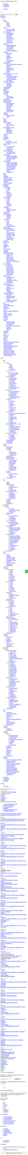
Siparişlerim (6, 5)
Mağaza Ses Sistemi (8, 343)
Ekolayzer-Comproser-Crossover (14, 64)
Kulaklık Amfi (10, 68)
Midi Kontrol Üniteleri (9, 127)
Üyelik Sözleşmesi (8, 1118)
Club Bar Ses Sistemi (9, 350)
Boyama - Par (7, 308)
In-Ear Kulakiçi (10, 38)
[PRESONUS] (4, 1064)
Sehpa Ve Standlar (8, 183)
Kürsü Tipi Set (10, 269)
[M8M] (2, 1050)
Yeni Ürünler (7, 1130)
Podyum (6, 338)
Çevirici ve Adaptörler (12, 300)
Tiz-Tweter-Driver (11, 230)
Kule (8, 191)
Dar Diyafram (10, 282)
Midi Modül (9, 133)
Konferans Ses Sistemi (9, 352)
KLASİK (9, 141)
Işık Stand (9, 328)
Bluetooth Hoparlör (11, 209)
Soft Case (6, 336)
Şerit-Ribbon (10, 281)
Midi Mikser (9, 130)
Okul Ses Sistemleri (8, 347)
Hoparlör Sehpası (11, 323)
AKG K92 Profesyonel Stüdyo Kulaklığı (10, 966)
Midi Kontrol (10, 104)
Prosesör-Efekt (7, 161)
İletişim (5, 1135)
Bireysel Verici (10, 273)
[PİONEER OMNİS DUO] (7, 1053)
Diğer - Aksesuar (8, 315)
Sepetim (5, 1134)
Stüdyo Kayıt (10, 48)
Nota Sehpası (10, 324)
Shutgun (9, 289)
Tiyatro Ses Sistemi (8, 355)
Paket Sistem (7, 91)
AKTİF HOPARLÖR (9, 805)
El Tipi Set (9, 265)
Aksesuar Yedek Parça (12, 50)
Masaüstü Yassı (10, 288)
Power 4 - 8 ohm (10, 29)
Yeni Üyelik (6, 1140)
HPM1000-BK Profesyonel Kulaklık (9, 1035)
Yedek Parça (12, 629)
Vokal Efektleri (10, 169)
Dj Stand (9, 327)
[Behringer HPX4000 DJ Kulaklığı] (12, 992)
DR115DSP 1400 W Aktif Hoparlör (9, 890)
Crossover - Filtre (11, 235)
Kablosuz (9, 215)
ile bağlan (3, 795)
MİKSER (6, 808)
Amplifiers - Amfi (8, 177)
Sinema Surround (11, 226)
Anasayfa (6, 3)
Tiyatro (8, 262)
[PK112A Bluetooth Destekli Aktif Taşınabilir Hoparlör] (14, 911)
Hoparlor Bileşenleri (8, 228)
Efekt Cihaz (9, 65)
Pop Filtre (9, 294)
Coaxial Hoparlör (11, 234)
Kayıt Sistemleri (10, 103)
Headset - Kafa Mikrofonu (13, 261)
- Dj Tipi (9, 26)
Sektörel (5, 340)
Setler (5, 119)
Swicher (8, 71)
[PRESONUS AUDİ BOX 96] (8, 1057)
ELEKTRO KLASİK (12, 142)
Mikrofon (6, 44)
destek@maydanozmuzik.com (11, 1149)
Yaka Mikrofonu (10, 259)
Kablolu (8, 216)
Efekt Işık (6, 307)
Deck (8, 22)
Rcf (1, 874)
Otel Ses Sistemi (7, 348)
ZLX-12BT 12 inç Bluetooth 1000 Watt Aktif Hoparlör (14, 937)
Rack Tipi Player (10, 125)
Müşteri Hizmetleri (8, 1132)
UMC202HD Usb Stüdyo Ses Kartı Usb (15, 848)
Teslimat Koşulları (8, 1116)
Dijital (8, 25)
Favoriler (6, 9)
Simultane (9, 84)
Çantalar (6, 134)
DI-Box (8, 170)
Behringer (3, 815)
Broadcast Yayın (10, 49)
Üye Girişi (6, 786)
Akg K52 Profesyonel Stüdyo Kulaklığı (10, 1013)
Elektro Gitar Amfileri (12, 156)
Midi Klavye (7, 99)
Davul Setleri (10, 258)
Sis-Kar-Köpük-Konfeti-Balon (11, 311)
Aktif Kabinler (10, 33)
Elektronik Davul (11, 152)
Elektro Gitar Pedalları (12, 162)
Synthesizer (9, 147)
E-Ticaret (10, 1153)
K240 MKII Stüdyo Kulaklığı (8, 976)
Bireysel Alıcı (13, 673)
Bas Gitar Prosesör (11, 168)
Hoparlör (6, 176)
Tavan (8, 220)
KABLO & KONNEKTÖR (10, 809)
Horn (8, 223)
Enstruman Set (10, 270)
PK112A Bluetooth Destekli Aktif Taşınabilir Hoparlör (13, 914)
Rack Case (6, 335)
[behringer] (3, 1063)
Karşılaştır (3, 871)
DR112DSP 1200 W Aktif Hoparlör (9, 897)
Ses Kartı (6, 94)
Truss (5, 334)
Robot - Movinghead (8, 305)
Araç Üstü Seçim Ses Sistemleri (11, 342)
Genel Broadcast (10, 285)
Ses (4, 19)
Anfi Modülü (13, 630)
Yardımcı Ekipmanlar (12, 79)
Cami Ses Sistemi (8, 344)
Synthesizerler (10, 110)
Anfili (8, 23)
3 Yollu (8, 189)
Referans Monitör (8, 100)
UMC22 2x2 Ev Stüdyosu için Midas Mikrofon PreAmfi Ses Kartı (12, 839)
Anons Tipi (9, 40)
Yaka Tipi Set (10, 266)
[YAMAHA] (4, 1061)
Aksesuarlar (9, 80)
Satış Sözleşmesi (7, 1119)
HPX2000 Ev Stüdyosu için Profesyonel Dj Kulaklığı (13, 987)
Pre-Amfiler (12, 546)
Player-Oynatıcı (7, 122)
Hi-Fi (8, 58)
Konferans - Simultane (9, 81)
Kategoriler (6, 6)
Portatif (8, 211)
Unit (8, 231)
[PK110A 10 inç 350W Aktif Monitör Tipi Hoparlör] (14, 903)
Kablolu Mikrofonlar (11, 45)
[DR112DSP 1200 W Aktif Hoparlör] (12, 895)
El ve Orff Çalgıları (11, 153)
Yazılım (5, 112)
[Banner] (3, 799)
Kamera (8, 286)
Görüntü (6, 316)
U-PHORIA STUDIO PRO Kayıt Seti (15, 820)
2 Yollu (8, 188)
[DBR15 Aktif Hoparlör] (9, 880)
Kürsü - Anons (10, 257)
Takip (5, 312)
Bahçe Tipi (9, 224)
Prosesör (9, 108)
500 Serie (9, 107)
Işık (4, 303)
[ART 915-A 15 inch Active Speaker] (11, 873)
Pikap (8, 126)
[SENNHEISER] (5, 1055)
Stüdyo (5, 89)
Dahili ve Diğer (10, 98)
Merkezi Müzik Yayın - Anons (11, 73)
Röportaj (9, 290)
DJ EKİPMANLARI (9, 811)
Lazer (5, 309)
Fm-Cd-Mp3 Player (11, 77)
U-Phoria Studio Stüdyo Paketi (13, 815)
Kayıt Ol (8, 793)
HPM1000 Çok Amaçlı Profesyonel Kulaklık (11, 1045)
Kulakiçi (9, 56)
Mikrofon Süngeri (11, 296)
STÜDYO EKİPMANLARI (10, 804)
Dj (4, 118)
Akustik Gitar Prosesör (12, 165)
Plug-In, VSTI (10, 111)
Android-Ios (9, 292)
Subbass (8, 192)
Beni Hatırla (5, 792)
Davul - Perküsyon (8, 150)
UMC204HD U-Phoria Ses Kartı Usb (14, 856)
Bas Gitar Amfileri (11, 158)
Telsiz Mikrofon (10, 46)
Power (5, 27)
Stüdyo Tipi (9, 53)
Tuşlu (5, 145)
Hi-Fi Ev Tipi (10, 41)
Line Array (9, 193)
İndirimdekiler (7, 1131)
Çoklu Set (9, 196)
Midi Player (9, 131)
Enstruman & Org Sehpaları (13, 325)
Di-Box (8, 67)
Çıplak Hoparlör (10, 232)
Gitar (5, 139)
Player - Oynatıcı (8, 178)
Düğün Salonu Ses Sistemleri (10, 346)
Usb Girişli (9, 278)
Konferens (9, 83)
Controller (6, 92)
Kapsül (8, 298)
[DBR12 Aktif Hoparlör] (9, 884)
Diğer (8, 72)
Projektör (6, 317)
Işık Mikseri (6, 304)
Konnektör (6, 332)
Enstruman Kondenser (12, 280)
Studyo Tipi (9, 37)
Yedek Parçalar (10, 301)
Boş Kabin (9, 236)
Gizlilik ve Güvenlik (8, 1122)
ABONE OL (17, 1079)
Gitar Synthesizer (14, 545)
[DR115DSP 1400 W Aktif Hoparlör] (12, 888)
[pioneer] (3, 1067)
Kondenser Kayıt (11, 277)
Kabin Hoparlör (7, 32)
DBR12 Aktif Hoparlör (6, 886)
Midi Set (9, 129)
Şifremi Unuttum (12, 792)
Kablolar (6, 181)
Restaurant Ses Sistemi (9, 351)
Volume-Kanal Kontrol (12, 76)
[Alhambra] (3, 797)
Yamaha (2, 881)
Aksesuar (9, 61)
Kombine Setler (10, 272)
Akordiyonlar (10, 149)
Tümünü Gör (10, 42)
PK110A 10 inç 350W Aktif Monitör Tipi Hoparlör (13, 906)
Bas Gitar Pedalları (11, 166)
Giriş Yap (3, 793)
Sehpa (5, 320)
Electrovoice (3, 936)
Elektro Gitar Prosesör (12, 164)
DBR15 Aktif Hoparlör (6, 882)
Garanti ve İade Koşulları (9, 1121)
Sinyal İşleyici (7, 63)
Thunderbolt (9, 96)
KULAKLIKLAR (8, 807)
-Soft (7, 1153)
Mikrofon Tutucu (11, 297)
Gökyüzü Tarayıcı (8, 313)
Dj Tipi (8, 54)
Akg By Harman (5, 965)
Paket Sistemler (7, 87)
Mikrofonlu (9, 57)
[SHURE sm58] (5, 1056)
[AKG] (2, 1065)
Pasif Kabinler (10, 34)
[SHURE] (3, 1060)
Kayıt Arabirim (7, 102)
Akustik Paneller (10, 115)
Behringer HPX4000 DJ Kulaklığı (9, 995)
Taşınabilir (9, 36)
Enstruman (6, 138)
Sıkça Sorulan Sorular (9, 1123)
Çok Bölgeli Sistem (8, 180)
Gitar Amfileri (7, 154)
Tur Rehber (9, 85)
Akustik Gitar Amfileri (12, 157)
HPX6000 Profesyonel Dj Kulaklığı (9, 1002)
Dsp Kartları (9, 106)
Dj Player (9, 123)
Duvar (8, 222)
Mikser (5, 21)
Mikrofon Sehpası (11, 321)
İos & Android (10, 60)
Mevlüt (8, 208)
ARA (16, 14)
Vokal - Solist (10, 254)
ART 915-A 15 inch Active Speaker (9, 875)
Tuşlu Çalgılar (7, 143)
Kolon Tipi (9, 195)
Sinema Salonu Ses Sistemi (10, 354)
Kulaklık (6, 52)
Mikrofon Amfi (10, 69)
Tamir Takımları (10, 238)
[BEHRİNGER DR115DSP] (8, 1052)
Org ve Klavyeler (11, 146)
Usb (8, 95)
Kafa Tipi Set (10, 267)
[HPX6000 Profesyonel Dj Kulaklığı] (12, 999)
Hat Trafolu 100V (11, 30)
